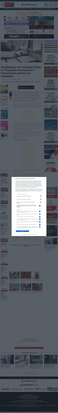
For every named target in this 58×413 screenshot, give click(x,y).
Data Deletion (24, 234)
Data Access (29, 234)
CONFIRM (22, 231)
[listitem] (29, 194)
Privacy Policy (34, 234)
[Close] (45, 179)
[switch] (40, 196)
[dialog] (29, 206)
